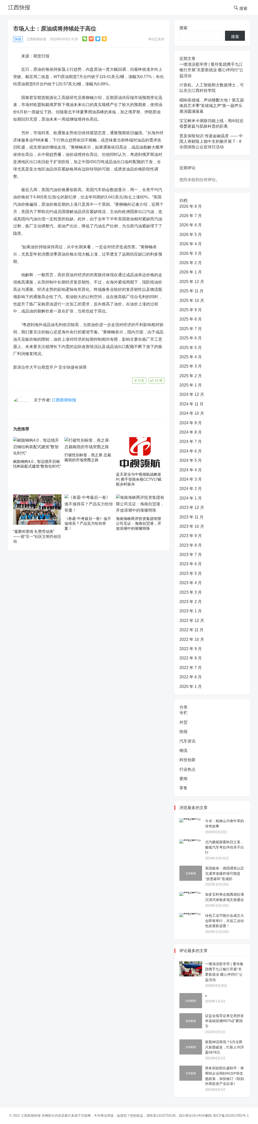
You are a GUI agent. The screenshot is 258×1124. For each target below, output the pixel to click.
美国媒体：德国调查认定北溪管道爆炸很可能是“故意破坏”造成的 (224, 873)
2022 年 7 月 (190, 667)
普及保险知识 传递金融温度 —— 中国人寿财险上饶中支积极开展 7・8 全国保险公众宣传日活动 (211, 141)
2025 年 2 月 (190, 376)
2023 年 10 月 (191, 526)
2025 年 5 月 (190, 347)
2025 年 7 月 (190, 329)
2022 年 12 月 (191, 620)
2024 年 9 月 (190, 423)
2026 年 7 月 (190, 216)
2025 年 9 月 (190, 310)
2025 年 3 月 (190, 366)
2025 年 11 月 (191, 291)
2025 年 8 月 (190, 319)
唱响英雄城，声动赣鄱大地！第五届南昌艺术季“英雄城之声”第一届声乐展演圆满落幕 (211, 106)
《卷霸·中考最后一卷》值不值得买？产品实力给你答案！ (87, 523)
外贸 (183, 722)
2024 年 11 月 (191, 404)
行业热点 (187, 769)
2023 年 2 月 (190, 602)
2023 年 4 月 (190, 583)
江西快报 (19, 7)
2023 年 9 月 (190, 536)
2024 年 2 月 (190, 488)
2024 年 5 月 (190, 460)
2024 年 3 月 (190, 479)
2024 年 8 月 (190, 432)
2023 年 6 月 (190, 564)
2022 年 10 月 (191, 639)
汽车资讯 (187, 741)
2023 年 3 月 (190, 592)
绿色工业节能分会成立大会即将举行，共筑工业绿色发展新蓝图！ (224, 921)
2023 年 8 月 (190, 545)
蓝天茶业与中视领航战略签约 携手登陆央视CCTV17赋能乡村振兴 (139, 479)
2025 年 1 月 (190, 385)
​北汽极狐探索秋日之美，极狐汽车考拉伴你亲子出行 (224, 847)
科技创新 (187, 760)
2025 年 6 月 (190, 338)
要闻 (183, 779)
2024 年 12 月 (191, 394)
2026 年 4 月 (190, 244)
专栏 (183, 713)
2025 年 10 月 (191, 300)
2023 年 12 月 (191, 507)
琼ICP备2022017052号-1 (231, 1115)
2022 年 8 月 (190, 658)
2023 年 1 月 (190, 611)
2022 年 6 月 (190, 677)
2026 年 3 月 (190, 253)
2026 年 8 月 (190, 206)
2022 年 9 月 (190, 649)
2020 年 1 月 (190, 686)
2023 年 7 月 (190, 554)
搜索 (183, 28)
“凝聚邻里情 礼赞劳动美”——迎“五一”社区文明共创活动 (37, 536)
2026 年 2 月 (190, 263)
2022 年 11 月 (191, 630)
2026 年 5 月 (190, 234)
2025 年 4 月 (190, 357)
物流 (183, 750)
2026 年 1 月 (190, 272)
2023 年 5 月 (190, 573)
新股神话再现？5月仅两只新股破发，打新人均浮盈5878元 (224, 1047)
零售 (183, 788)
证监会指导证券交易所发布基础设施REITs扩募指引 (224, 1021)
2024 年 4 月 (190, 470)
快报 (18, 39)
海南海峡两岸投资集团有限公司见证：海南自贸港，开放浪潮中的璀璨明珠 (138, 523)
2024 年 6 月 (190, 451)
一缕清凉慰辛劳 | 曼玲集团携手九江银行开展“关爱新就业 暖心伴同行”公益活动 (211, 70)
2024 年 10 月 (191, 413)
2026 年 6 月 (190, 225)
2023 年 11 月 (191, 517)
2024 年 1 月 (190, 498)
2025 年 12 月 (191, 281)
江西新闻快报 (36, 39)
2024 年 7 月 (190, 441)
